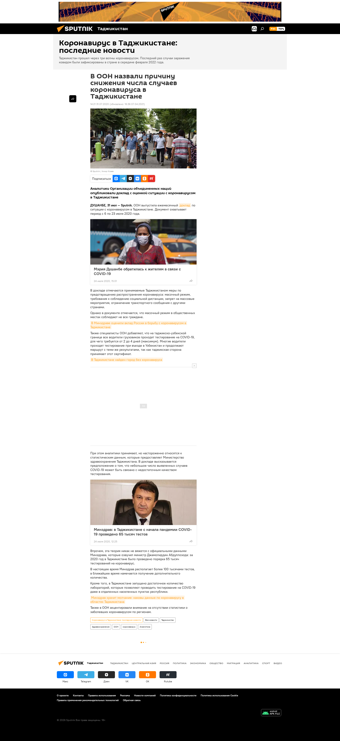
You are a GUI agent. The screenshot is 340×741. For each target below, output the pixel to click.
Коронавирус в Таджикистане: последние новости (116, 620)
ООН (116, 626)
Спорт (266, 663)
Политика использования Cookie (219, 695)
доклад (185, 205)
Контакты (78, 695)
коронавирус (129, 626)
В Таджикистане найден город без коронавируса (126, 360)
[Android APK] (271, 713)
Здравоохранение (100, 626)
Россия (164, 663)
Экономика (198, 663)
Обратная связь (132, 700)
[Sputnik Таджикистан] (76, 33)
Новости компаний (145, 695)
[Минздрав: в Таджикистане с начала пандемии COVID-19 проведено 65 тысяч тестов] (143, 502)
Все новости (151, 620)
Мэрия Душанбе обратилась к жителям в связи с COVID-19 (137, 271)
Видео (278, 663)
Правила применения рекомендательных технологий (88, 700)
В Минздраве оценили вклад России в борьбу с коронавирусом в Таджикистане (138, 325)
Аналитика (145, 626)
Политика (179, 663)
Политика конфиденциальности (178, 695)
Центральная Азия (144, 663)
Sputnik (96, 171)
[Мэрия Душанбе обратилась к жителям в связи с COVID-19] (143, 242)
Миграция (233, 663)
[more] (191, 280)
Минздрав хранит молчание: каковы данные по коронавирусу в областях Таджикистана (137, 600)
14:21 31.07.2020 (99, 104)
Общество (216, 663)
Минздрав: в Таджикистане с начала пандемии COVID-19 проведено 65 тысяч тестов (143, 531)
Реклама (125, 695)
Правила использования (102, 695)
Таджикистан (167, 620)
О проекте (63, 695)
